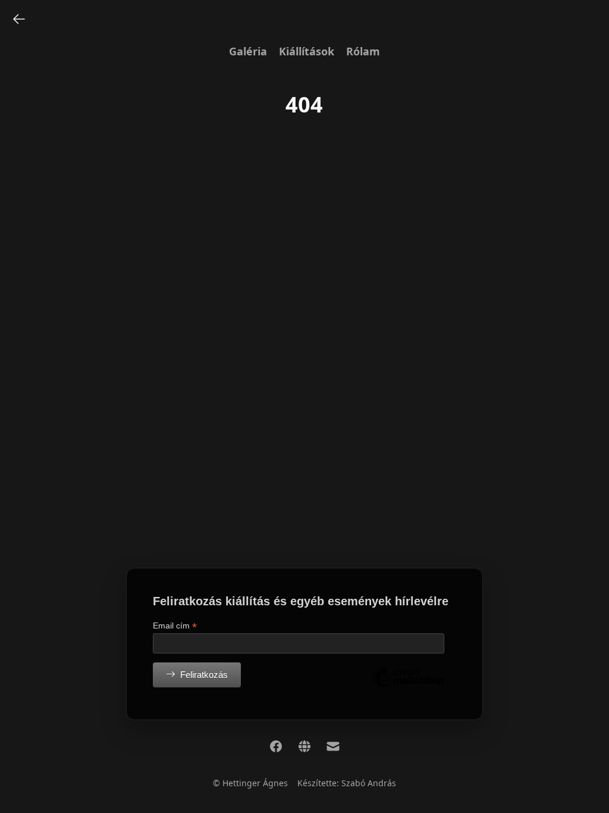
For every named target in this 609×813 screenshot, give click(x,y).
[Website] (304, 746)
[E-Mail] (333, 746)
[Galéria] (19, 19)
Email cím (175, 625)
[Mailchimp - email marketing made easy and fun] (407, 686)
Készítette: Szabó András (346, 783)
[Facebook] (276, 746)
